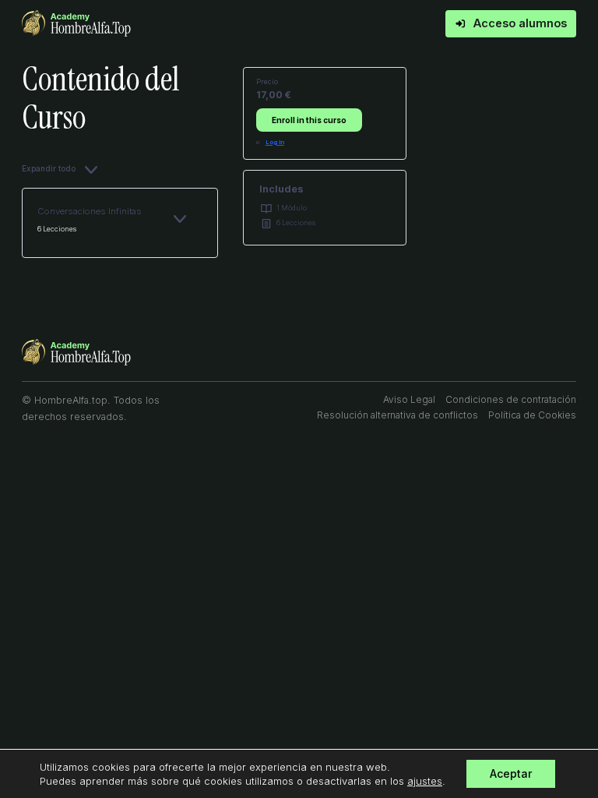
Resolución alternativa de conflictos (397, 415)
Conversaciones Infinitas (89, 211)
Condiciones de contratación (510, 399)
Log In (275, 142)
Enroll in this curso (309, 120)
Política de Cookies (532, 415)
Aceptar (511, 773)
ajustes (424, 781)
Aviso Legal (409, 399)
